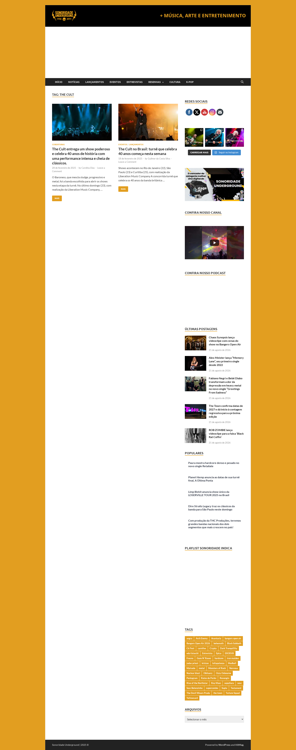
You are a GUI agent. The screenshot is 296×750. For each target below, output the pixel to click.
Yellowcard (192, 698)
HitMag (239, 744)
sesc (239, 683)
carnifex (202, 648)
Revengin (224, 678)
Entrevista (207, 653)
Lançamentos (94, 82)
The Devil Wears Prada (198, 693)
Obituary (208, 673)
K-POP (190, 82)
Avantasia (216, 638)
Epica (218, 653)
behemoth (219, 643)
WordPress (224, 744)
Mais (55, 197)
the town (217, 693)
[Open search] (242, 82)
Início (58, 82)
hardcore (219, 658)
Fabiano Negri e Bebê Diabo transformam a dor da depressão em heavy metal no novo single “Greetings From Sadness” (225, 385)
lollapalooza (218, 663)
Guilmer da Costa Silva (159, 158)
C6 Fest (190, 648)
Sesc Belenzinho (194, 688)
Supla (224, 688)
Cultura (174, 82)
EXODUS (229, 653)
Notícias (73, 82)
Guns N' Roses (204, 658)
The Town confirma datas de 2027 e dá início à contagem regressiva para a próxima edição (226, 411)
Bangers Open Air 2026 (198, 643)
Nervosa (233, 668)
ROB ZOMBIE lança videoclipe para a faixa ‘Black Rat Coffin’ (226, 433)
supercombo (212, 688)
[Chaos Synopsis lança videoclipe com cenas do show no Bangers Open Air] (195, 337)
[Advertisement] (148, 52)
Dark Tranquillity (228, 648)
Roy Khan (216, 683)
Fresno (190, 658)
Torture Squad (233, 693)
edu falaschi (193, 653)
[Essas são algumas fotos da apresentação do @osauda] (194, 137)
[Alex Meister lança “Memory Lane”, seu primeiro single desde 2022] (195, 358)
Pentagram (192, 678)
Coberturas (58, 144)
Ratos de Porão (208, 678)
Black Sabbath (234, 643)
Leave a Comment (127, 161)
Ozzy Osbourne (223, 673)
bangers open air (233, 638)
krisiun (205, 663)
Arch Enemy (202, 638)
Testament (236, 688)
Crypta (213, 648)
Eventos (115, 82)
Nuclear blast (193, 673)
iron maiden (233, 658)
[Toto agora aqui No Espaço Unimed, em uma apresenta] (234, 137)
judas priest (192, 663)
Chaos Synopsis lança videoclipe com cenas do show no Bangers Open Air (225, 341)
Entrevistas (135, 82)
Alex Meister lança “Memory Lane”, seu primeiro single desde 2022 (226, 361)
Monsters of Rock (217, 668)
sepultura (229, 683)
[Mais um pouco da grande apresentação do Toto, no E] (214, 137)
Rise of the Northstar (197, 683)
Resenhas (154, 82)
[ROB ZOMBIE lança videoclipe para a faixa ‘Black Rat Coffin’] (195, 430)
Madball (232, 663)
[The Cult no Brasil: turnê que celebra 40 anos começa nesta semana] (148, 122)
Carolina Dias (88, 167)
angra (189, 638)
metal (202, 668)
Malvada (191, 668)
